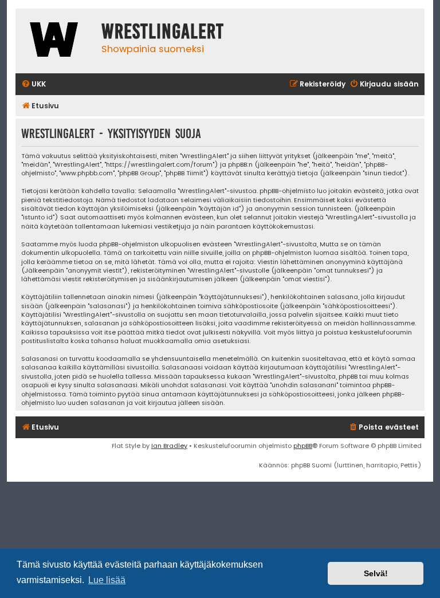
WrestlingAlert (162, 31)
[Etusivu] (55, 40)
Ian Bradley (169, 445)
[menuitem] (33, 84)
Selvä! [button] (376, 573)
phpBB (302, 445)
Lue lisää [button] (106, 580)
